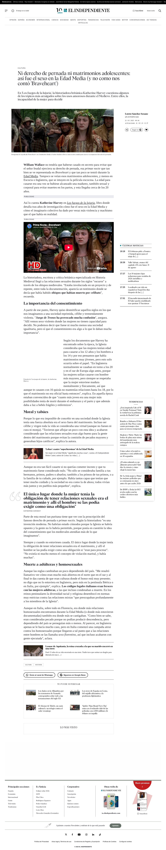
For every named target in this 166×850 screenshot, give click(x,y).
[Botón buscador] (160, 10)
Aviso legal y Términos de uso (61, 841)
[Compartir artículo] (127, 130)
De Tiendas (152, 20)
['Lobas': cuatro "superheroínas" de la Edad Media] (33, 453)
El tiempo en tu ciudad (22, 11)
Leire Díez (40, 810)
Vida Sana (116, 20)
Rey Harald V (29, 2)
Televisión (105, 20)
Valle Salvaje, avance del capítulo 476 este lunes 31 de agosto (138, 265)
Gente (73, 20)
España (21, 20)
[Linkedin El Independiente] (93, 835)
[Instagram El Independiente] (86, 835)
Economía (30, 20)
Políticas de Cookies (109, 841)
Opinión (12, 20)
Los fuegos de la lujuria (81, 202)
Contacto (70, 791)
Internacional (43, 20)
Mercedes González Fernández (47, 813)
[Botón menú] (6, 11)
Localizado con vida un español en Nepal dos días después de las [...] (139, 290)
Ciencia (55, 20)
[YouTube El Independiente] (79, 835)
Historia (38, 665)
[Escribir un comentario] (146, 130)
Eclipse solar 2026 (42, 791)
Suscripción (71, 794)
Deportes (81, 20)
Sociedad (64, 20)
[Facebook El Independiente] (72, 835)
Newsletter (71, 797)
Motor (125, 20)
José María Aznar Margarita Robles (67, 2)
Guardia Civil (41, 807)
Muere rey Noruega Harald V (152, 2)
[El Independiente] (83, 10)
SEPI (38, 794)
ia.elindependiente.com (111, 813)
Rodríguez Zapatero (43, 800)
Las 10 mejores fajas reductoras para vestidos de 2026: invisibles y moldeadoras (139, 277)
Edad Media (31, 176)
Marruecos (138, 2)
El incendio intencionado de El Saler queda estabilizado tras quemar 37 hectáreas (139, 301)
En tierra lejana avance (88, 2)
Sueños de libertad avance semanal (109, 2)
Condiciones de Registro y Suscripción (87, 841)
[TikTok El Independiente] (100, 835)
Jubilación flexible (128, 2)
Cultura (22, 68)
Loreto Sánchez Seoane (136, 114)
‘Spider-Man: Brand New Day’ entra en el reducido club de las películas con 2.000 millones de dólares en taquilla (95, 710)
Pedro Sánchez (41, 804)
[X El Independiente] (66, 835)
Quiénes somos (73, 804)
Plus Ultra (39, 797)
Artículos (83, 23)
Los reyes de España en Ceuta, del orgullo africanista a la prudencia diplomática (95, 693)
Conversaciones (137, 20)
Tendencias (93, 20)
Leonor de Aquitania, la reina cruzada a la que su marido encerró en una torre (79, 647)
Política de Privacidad (41, 841)
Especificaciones (73, 807)
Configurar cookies (125, 841)
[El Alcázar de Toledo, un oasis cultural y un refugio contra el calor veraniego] (31, 710)
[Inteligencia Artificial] (111, 808)
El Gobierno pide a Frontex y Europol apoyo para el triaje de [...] (139, 254)
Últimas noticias (18, 2)
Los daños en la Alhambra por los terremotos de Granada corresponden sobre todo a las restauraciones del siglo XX (51, 695)
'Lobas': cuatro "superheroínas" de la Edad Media (69, 449)
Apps (69, 800)
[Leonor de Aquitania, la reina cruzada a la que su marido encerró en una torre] (33, 650)
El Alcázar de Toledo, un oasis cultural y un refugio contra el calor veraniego (50, 708)
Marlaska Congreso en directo (45, 2)
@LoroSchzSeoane (132, 117)
